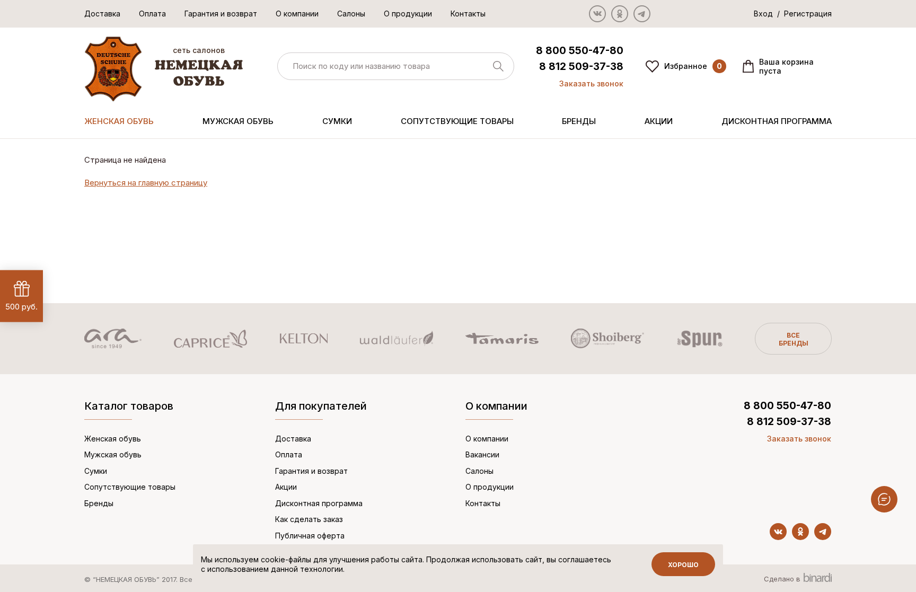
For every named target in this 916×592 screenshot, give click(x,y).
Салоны (351, 13)
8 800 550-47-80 (579, 51)
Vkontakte (597, 13)
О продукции (408, 13)
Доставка (102, 13)
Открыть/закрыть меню (884, 499)
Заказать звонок (591, 83)
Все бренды (793, 339)
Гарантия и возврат (220, 13)
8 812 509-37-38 (581, 66)
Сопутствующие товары (457, 121)
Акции (659, 121)
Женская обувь (119, 121)
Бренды (579, 121)
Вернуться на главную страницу (145, 183)
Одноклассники (619, 13)
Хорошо (683, 565)
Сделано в (783, 579)
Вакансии (482, 454)
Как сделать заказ (309, 519)
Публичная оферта (310, 535)
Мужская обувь (238, 121)
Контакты (468, 13)
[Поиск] (395, 66)
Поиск (498, 66)
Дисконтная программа (776, 121)
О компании (297, 13)
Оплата (152, 13)
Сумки (337, 121)
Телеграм (641, 13)
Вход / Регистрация (793, 13)
